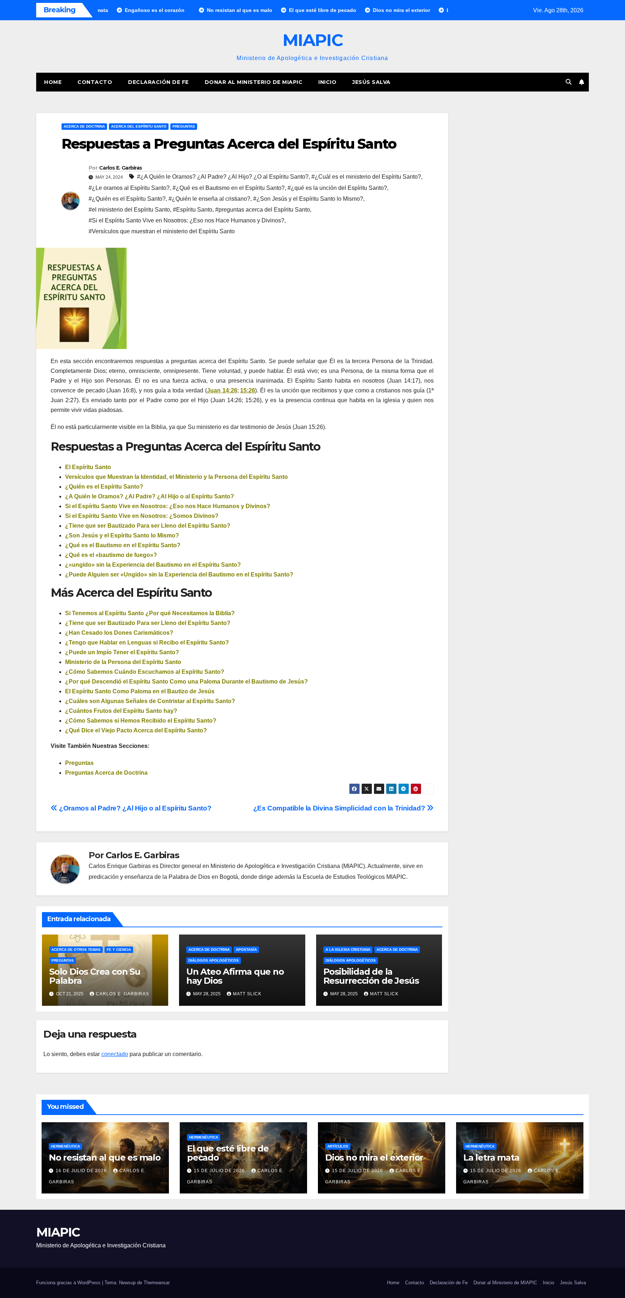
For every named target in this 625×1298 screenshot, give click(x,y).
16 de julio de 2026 (82, 1170)
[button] (568, 82)
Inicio (327, 82)
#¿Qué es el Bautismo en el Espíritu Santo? (229, 188)
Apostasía (246, 950)
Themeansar (157, 1282)
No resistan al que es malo (105, 1157)
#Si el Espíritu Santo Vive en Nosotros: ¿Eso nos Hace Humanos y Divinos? (186, 220)
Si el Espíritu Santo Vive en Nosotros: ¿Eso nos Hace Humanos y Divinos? (167, 506)
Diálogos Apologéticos (213, 960)
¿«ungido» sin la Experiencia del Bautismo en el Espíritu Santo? (153, 565)
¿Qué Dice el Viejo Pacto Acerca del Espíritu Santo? (136, 730)
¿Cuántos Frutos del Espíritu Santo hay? (121, 711)
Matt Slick (247, 993)
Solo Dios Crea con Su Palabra (94, 976)
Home (52, 82)
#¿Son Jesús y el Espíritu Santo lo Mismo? (308, 199)
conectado (114, 1054)
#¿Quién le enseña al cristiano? (209, 199)
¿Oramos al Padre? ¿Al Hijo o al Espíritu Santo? (134, 808)
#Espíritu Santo (192, 210)
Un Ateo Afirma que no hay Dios (235, 976)
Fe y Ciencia (119, 950)
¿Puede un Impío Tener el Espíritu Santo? (122, 652)
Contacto (94, 82)
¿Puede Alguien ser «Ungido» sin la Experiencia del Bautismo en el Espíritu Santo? (179, 574)
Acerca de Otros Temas (76, 950)
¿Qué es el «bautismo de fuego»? (111, 555)
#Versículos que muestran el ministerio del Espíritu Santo (162, 231)
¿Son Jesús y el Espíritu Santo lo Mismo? (122, 535)
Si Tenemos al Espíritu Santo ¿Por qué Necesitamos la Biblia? (150, 613)
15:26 (247, 390)
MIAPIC (312, 40)
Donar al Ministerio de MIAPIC (254, 82)
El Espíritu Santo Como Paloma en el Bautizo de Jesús (139, 691)
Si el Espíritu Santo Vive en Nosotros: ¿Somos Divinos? (141, 516)
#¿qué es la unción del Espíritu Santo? (337, 188)
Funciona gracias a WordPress (69, 1282)
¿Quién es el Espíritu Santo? (104, 487)
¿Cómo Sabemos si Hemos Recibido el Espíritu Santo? (140, 721)
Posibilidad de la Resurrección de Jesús (371, 976)
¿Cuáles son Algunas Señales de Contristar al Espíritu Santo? (150, 701)
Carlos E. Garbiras (120, 168)
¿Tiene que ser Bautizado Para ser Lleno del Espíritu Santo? (147, 526)
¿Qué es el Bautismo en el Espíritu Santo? (122, 545)
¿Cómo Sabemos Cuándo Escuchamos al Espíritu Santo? (144, 672)
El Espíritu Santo (88, 467)
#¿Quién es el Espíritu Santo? (127, 199)
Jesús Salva (371, 82)
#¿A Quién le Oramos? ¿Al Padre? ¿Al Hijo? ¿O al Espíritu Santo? (223, 177)
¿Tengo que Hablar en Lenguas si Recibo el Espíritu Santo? (147, 642)
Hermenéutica (65, 1146)
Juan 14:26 (222, 390)
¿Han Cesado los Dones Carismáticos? (119, 633)
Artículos (337, 1146)
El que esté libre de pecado (228, 1153)
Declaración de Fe (158, 82)
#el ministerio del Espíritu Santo (129, 210)
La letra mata (491, 1157)
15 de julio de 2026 (220, 1170)
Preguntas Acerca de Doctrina (106, 773)
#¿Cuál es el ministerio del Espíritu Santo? (366, 177)
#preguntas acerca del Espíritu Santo (262, 210)
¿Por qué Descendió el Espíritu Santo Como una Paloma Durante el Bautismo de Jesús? (186, 681)
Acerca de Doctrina (84, 126)
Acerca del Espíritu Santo (138, 126)
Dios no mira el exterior (374, 1157)
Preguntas (184, 126)
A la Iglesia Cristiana (348, 950)
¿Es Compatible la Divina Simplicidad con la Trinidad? (340, 808)
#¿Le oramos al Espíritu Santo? (129, 188)
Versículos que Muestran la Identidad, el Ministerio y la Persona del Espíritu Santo (176, 477)
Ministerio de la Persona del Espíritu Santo (123, 662)
